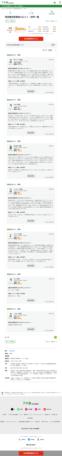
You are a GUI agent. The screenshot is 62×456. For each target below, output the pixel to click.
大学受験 (30, 409)
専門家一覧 (54, 414)
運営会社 (37, 421)
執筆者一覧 (47, 414)
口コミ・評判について (52, 21)
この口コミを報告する (49, 92)
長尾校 (9, 55)
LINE (21, 409)
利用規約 (2, 421)
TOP (10, 13)
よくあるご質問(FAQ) (55, 421)
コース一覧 (31, 13)
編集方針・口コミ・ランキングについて (33, 414)
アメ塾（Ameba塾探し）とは (15, 414)
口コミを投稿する (11, 21)
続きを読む (31, 91)
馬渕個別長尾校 (9, 8)
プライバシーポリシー (11, 421)
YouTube (49, 409)
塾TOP (3, 8)
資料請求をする (31, 39)
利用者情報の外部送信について (26, 421)
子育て (39, 409)
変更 (54, 44)
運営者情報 (30, 418)
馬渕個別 (12, 351)
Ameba (23, 439)
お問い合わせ (44, 421)
